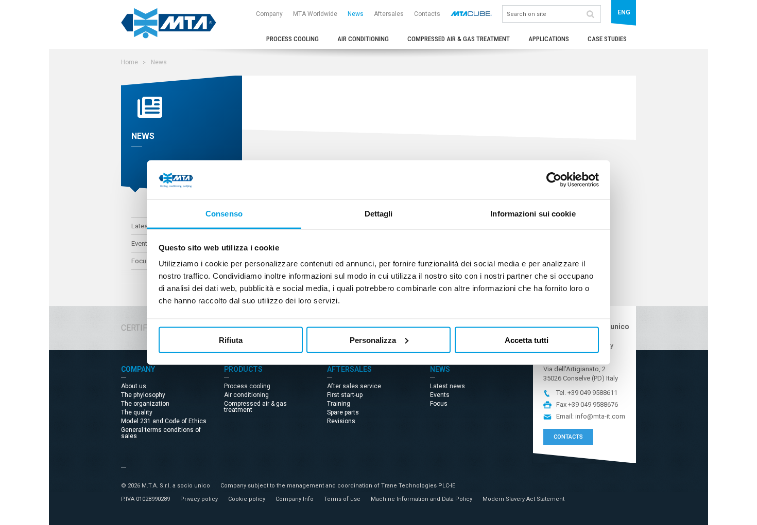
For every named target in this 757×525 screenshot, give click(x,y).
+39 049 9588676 (593, 404)
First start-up (345, 395)
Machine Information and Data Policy (421, 499)
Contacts (427, 13)
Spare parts (343, 412)
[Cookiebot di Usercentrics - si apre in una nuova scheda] (554, 180)
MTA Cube (471, 13)
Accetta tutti (526, 339)
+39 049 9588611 (592, 392)
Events (440, 395)
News (356, 13)
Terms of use (342, 499)
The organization (145, 404)
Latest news (447, 386)
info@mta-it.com (600, 416)
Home (129, 62)
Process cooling (292, 39)
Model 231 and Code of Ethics (164, 421)
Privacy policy (199, 499)
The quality (136, 412)
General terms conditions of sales (161, 433)
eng (623, 12)
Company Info (295, 499)
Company (269, 13)
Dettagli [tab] (379, 213)
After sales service (354, 386)
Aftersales (389, 13)
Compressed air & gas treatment (458, 39)
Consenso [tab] (224, 213)
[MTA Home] (168, 36)
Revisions (341, 421)
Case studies (607, 39)
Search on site (590, 14)
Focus (439, 404)
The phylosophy (143, 395)
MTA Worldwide (315, 13)
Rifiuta (231, 339)
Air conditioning (363, 39)
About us (133, 386)
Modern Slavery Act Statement (523, 499)
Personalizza (373, 339)
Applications (548, 39)
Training (338, 404)
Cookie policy (246, 499)
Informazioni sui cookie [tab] (532, 213)
